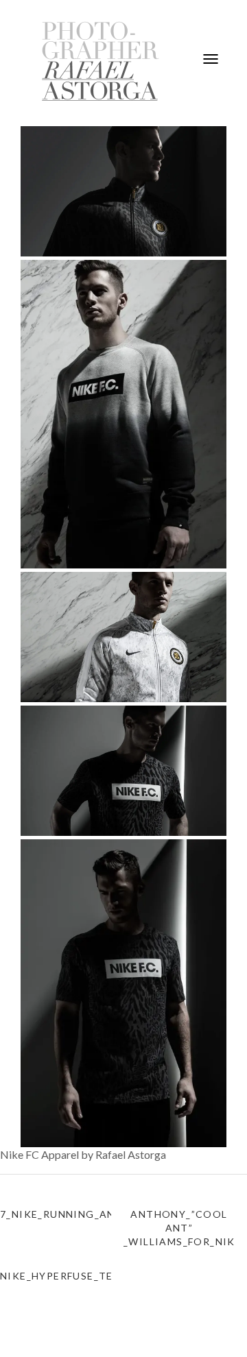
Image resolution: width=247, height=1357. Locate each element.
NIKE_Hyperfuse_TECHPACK (55, 1276)
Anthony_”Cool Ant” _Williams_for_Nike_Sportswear (179, 1227)
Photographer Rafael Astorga (101, 61)
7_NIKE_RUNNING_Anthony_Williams (55, 1214)
